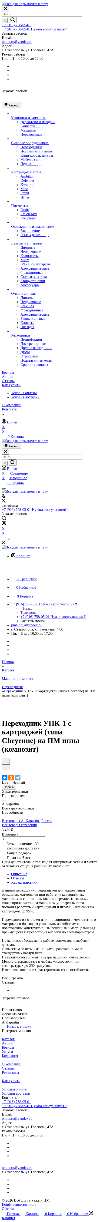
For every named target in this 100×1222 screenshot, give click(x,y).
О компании (11, 1064)
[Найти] (13, 20)
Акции (7, 1043)
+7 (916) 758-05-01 (16, 25)
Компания (10, 1056)
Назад (27, 608)
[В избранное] (6, 761)
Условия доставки (25, 397)
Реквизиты (10, 1072)
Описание (19, 874)
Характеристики (24, 882)
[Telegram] (17, 777)
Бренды (8, 1047)
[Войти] (4, 524)
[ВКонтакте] (4, 777)
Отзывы (17, 878)
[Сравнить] (6, 767)
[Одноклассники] (11, 777)
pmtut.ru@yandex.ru (17, 42)
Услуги (7, 1052)
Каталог (8, 1039)
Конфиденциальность (19, 1204)
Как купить (11, 1081)
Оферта (8, 1209)
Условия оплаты (24, 393)
